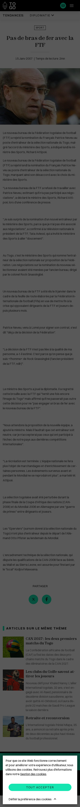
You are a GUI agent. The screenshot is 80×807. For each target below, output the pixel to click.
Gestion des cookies (33, 774)
